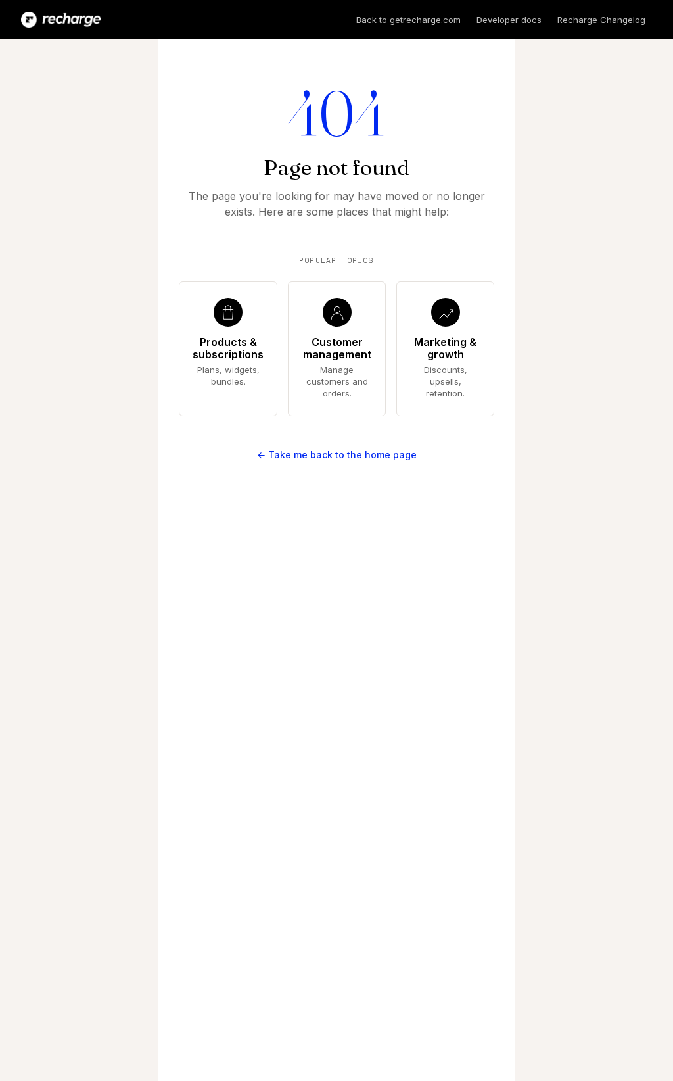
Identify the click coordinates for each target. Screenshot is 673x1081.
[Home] (61, 20)
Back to (408, 19)
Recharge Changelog (601, 19)
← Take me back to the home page (337, 454)
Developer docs (509, 19)
